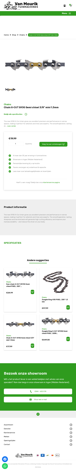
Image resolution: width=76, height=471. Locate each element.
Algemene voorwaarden (11, 464)
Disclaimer (22, 464)
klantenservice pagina (51, 182)
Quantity (28, 144)
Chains (22, 35)
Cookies (39, 464)
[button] (38, 425)
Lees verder (11, 126)
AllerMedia (38, 467)
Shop (14, 35)
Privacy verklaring (30, 464)
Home (6, 35)
